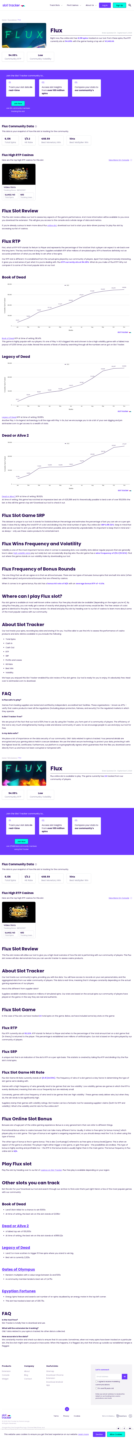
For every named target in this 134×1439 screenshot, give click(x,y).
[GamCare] (121, 1415)
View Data (19, 174)
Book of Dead (8, 338)
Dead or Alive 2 (8, 496)
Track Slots (55, 5)
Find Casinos (72, 5)
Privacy (66, 1416)
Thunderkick (12, 20)
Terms (56, 1416)
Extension (6, 1371)
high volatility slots (21, 553)
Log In (105, 5)
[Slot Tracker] (25, 5)
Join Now (18, 103)
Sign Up (119, 5)
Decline (99, 1434)
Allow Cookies (116, 1434)
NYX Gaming (12, 758)
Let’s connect (102, 1369)
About (27, 1371)
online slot (52, 225)
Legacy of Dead (9, 417)
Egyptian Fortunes (19, 1291)
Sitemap (50, 1371)
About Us (90, 5)
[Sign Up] (124, 1376)
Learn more (83, 1434)
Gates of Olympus (18, 1269)
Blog (26, 1375)
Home (4, 20)
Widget (5, 1379)
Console (5, 1375)
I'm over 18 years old (106, 1388)
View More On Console (119, 160)
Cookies (77, 1416)
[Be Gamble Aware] (108, 1416)
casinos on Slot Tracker (51, 1170)
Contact (28, 1379)
